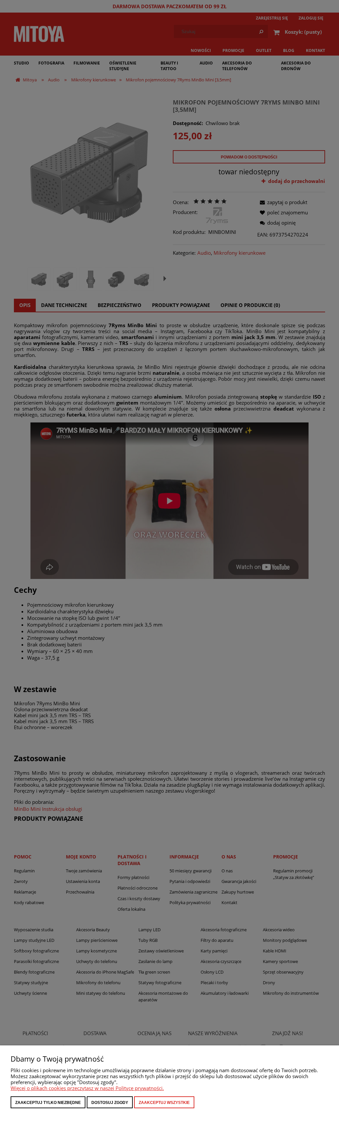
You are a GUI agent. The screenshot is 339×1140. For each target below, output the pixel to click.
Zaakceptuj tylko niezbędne (48, 1102)
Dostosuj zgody (109, 1102)
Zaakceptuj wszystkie (164, 1102)
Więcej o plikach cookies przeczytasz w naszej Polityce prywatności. (87, 1088)
